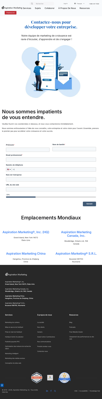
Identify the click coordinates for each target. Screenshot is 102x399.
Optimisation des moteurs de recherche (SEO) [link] (18, 347)
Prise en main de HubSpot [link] (13, 332)
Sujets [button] (38, 8)
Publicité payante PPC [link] (12, 341)
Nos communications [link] (44, 341)
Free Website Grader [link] (76, 332)
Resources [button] (85, 8)
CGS (75, 391)
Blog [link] (70, 322)
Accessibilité (83, 391)
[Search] (32, 4)
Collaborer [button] (50, 8)
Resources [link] (73, 315)
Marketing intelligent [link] (11, 353)
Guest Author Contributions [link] (46, 337)
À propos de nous (67, 8)
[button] (9, 169)
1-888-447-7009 (94, 3)
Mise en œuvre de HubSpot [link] (14, 327)
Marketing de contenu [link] (12, 322)
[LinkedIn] (47, 391)
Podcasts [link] (72, 327)
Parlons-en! (10, 13)
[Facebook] (51, 391)
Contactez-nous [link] (42, 351)
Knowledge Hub (95, 391)
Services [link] (8, 315)
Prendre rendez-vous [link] (44, 346)
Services (27, 8)
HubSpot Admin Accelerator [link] (14, 337)
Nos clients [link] (40, 327)
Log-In (66, 3)
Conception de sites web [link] (13, 363)
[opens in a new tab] (50, 378)
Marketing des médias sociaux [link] (15, 358)
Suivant (89, 204)
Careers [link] (39, 332)
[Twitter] (55, 391)
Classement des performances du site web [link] (81, 338)
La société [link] (40, 322)
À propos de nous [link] (44, 315)
